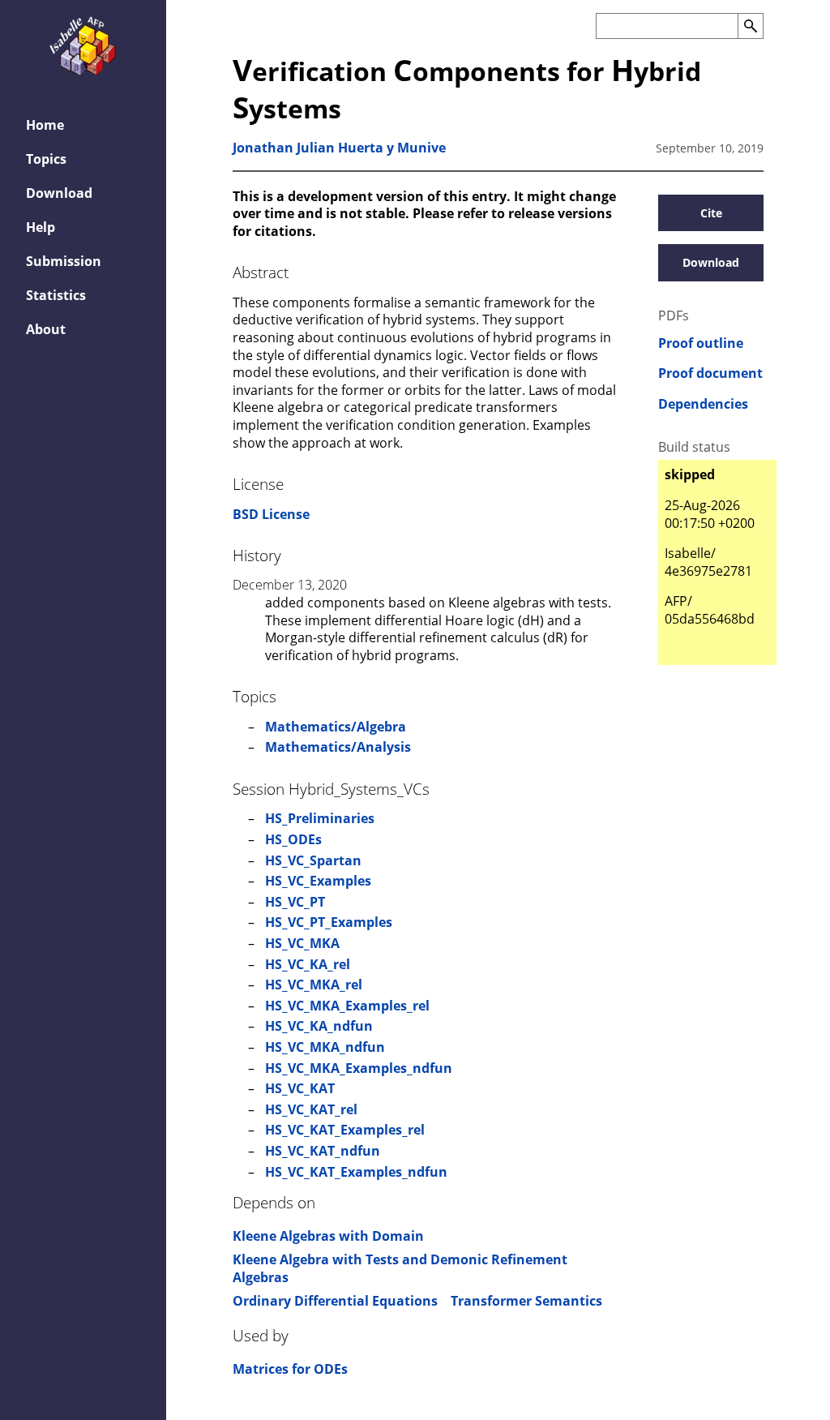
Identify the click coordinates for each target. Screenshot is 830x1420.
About (46, 329)
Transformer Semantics (526, 1301)
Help (40, 227)
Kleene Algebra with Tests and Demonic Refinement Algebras (400, 1268)
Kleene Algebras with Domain (328, 1236)
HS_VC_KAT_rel (311, 1109)
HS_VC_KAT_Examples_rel (345, 1130)
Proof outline (700, 343)
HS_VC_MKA (302, 943)
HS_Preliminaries (319, 818)
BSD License (271, 514)
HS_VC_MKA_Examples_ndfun (358, 1068)
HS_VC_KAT (300, 1088)
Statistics (56, 295)
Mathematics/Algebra (335, 727)
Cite (711, 213)
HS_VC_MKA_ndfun (325, 1047)
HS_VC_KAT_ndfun (322, 1151)
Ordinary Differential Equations (335, 1301)
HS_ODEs (293, 839)
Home (45, 125)
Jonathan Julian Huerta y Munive (339, 148)
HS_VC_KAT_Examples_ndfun (356, 1172)
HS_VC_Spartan (313, 860)
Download (59, 193)
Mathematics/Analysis (338, 747)
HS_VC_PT (295, 902)
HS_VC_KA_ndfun (319, 1026)
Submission (63, 261)
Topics (46, 159)
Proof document (710, 373)
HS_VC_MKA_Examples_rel (347, 1006)
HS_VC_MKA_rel (313, 984)
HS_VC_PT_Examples (328, 922)
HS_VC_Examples (318, 881)
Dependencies (703, 404)
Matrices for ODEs (290, 1369)
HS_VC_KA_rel (307, 964)
